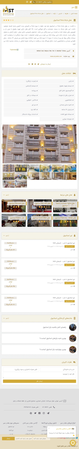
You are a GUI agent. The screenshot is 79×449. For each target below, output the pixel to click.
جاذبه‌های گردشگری (30, 434)
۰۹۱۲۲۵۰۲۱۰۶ (27, 407)
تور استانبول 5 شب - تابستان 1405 (64, 279)
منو (73, 7)
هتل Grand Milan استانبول (41, 218)
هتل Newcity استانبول (17, 218)
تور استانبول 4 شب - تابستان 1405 (64, 298)
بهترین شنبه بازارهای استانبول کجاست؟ (53, 338)
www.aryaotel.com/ (56, 56)
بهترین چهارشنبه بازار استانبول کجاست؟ (53, 350)
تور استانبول (11, 427)
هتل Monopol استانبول (16, 203)
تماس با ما (30, 427)
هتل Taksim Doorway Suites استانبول (65, 204)
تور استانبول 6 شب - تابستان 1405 (64, 243)
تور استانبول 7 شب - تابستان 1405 (64, 261)
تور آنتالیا (11, 430)
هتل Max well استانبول (42, 203)
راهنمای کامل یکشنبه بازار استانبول (54, 327)
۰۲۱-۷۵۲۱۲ (39, 2)
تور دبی (11, 434)
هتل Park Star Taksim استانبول (65, 218)
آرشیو (7, 195)
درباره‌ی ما (30, 430)
